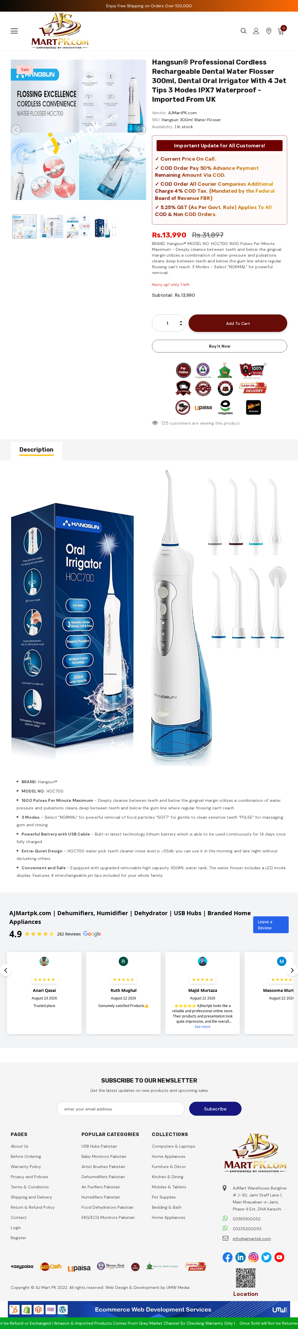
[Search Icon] (243, 31)
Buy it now (219, 346)
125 (164, 423)
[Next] (141, 129)
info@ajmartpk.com (252, 1238)
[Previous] (16, 129)
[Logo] (60, 31)
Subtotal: (162, 295)
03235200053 (247, 1228)
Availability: (163, 126)
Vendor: (159, 112)
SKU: (156, 119)
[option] (78, 130)
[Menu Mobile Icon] (14, 31)
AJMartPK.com (182, 112)
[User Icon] (256, 31)
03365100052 (246, 1218)
